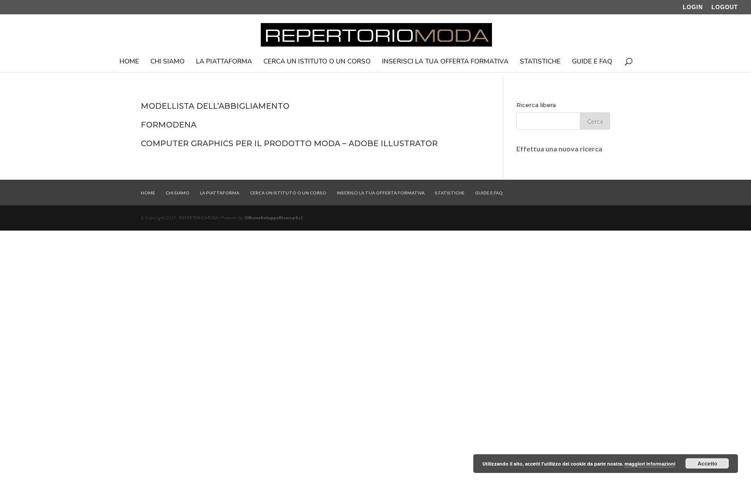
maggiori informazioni (650, 463)
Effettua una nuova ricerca (559, 148)
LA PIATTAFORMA (224, 62)
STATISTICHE (540, 62)
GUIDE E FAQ (592, 62)
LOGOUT (724, 7)
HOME (129, 62)
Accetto (707, 463)
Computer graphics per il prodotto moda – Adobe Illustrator (289, 143)
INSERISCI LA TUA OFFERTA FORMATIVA (445, 62)
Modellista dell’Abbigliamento (215, 106)
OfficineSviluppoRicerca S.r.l (273, 217)
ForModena (168, 125)
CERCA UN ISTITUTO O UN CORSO (317, 62)
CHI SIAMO (167, 62)
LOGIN (693, 7)
